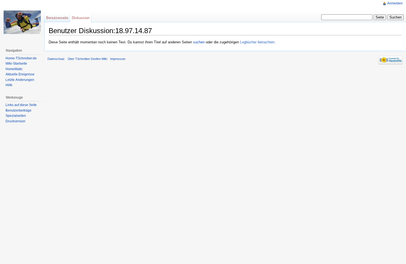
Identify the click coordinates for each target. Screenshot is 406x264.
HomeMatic (14, 69)
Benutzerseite (57, 18)
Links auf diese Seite (21, 105)
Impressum (117, 58)
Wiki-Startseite (16, 63)
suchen (199, 42)
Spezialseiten (16, 116)
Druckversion (15, 121)
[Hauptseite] (22, 22)
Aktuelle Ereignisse (20, 74)
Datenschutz (56, 58)
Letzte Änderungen (20, 80)
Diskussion (80, 18)
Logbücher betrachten (257, 42)
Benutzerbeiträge (18, 110)
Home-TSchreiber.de (21, 58)
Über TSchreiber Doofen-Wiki (87, 58)
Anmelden (395, 3)
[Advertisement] (193, 81)
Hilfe (9, 85)
